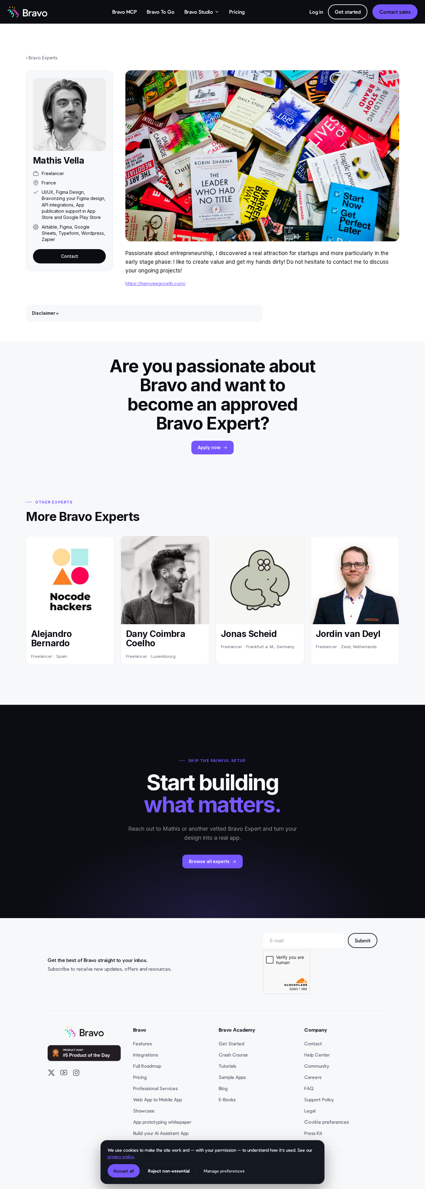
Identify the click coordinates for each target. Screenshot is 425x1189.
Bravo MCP (124, 12)
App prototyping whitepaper (162, 1122)
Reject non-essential (169, 1170)
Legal (309, 1110)
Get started (348, 12)
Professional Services (155, 1088)
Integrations (145, 1054)
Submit (363, 940)
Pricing (237, 12)
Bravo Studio (198, 12)
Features (142, 1043)
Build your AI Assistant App (161, 1133)
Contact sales (395, 12)
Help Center (317, 1054)
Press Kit (313, 1133)
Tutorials (227, 1066)
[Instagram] (76, 1072)
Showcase (144, 1110)
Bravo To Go (161, 12)
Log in (316, 12)
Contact (69, 256)
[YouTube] (64, 1072)
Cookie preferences (326, 1122)
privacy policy (121, 1156)
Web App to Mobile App (157, 1099)
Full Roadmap (147, 1066)
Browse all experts (209, 861)
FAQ (309, 1088)
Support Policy (319, 1099)
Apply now (209, 447)
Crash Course (233, 1054)
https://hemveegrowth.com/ (155, 283)
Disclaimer (43, 313)
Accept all (123, 1170)
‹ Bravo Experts (42, 57)
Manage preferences (224, 1170)
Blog (223, 1088)
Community (316, 1066)
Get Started (231, 1043)
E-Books (227, 1099)
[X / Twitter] (51, 1072)
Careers (312, 1077)
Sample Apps (232, 1077)
